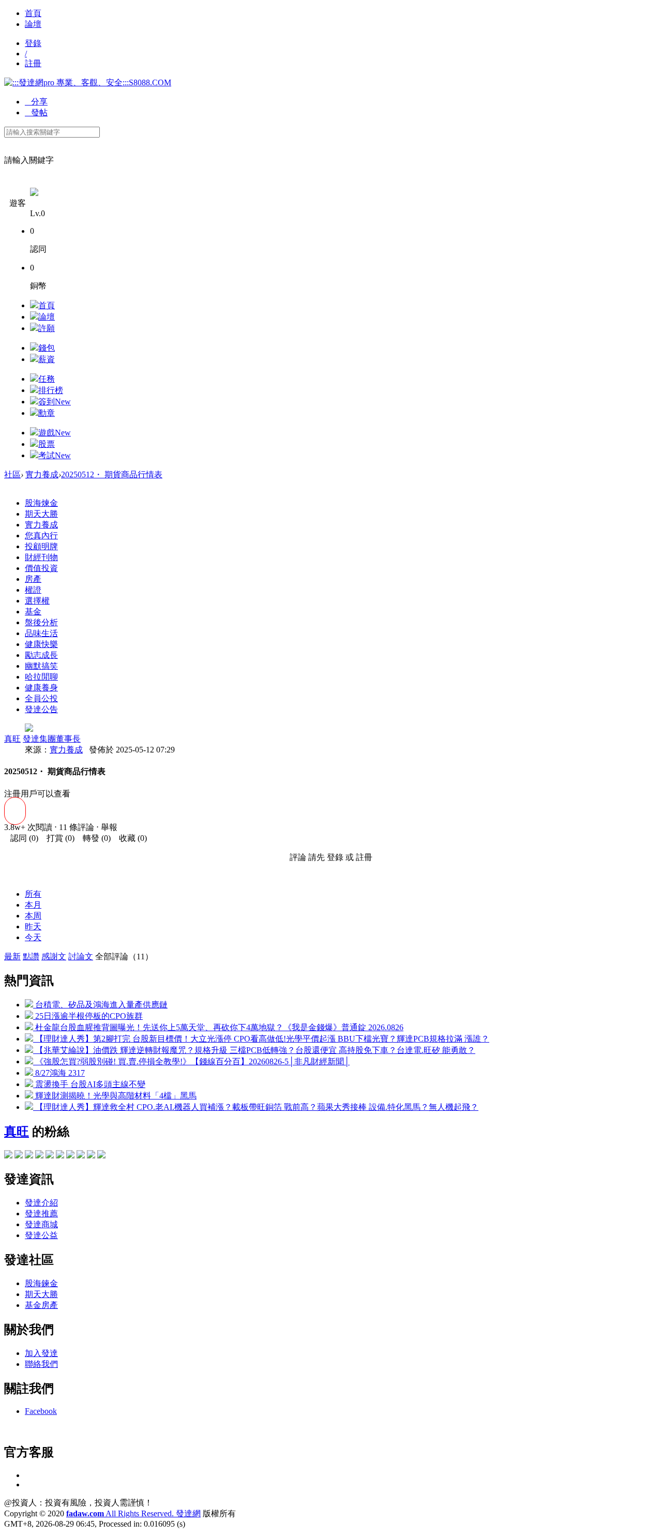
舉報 (109, 827)
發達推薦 (41, 1213)
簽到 (54, 401)
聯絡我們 (41, 1364)
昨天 (33, 926)
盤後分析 (41, 622)
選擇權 (37, 600)
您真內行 (41, 535)
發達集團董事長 (52, 738)
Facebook (41, 1411)
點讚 (31, 956)
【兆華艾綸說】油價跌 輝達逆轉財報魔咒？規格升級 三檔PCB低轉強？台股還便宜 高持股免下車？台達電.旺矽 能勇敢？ (254, 1050)
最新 (12, 956)
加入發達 (41, 1353)
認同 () (21, 838)
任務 (46, 378)
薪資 (46, 359)
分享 (36, 101)
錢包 (46, 347)
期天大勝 (41, 513)
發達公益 (41, 1235)
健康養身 (41, 687)
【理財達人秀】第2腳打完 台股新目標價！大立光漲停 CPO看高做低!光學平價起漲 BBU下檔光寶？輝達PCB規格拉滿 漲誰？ (261, 1038)
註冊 (33, 63)
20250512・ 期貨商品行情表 (111, 474)
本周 (33, 915)
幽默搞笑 (41, 665)
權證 (33, 589)
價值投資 (41, 568)
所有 (33, 894)
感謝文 (53, 956)
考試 (54, 455)
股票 (46, 444)
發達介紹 (41, 1202)
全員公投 (41, 698)
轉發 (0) (94, 838)
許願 (46, 328)
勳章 (46, 413)
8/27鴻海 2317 (59, 1072)
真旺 (12, 738)
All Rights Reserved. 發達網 (133, 1513)
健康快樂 (41, 644)
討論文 (80, 956)
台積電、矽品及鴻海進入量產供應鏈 (100, 1004)
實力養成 (41, 474)
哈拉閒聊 (41, 676)
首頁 (33, 13)
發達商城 (41, 1224)
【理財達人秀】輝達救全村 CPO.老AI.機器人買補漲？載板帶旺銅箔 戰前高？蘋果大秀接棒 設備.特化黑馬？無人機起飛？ (255, 1107)
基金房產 (41, 1305)
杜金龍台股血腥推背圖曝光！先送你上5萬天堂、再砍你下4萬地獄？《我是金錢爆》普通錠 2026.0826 (218, 1027)
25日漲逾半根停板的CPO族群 (88, 1016)
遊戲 (54, 432)
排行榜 (50, 390)
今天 (33, 937)
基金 (33, 611)
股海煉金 (41, 503)
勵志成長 (41, 655)
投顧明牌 (41, 546)
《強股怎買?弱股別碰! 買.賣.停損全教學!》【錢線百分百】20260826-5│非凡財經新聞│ (191, 1061)
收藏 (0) (130, 838)
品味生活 (41, 633)
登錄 (33, 43)
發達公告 (41, 709)
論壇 (33, 24)
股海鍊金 (41, 1283)
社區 (12, 474)
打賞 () (57, 838)
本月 (33, 904)
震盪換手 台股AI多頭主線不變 (89, 1084)
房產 (33, 579)
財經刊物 (41, 557)
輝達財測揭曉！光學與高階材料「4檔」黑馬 (115, 1095)
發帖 (36, 112)
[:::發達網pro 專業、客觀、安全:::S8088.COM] (87, 82)
